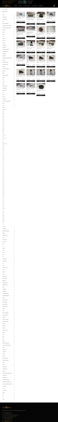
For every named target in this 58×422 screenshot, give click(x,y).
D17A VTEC (4, 135)
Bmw (3, 34)
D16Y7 (3, 132)
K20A (3, 176)
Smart (3, 347)
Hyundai (3, 226)
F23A (3, 155)
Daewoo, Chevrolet (5, 68)
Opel (3, 310)
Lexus (3, 265)
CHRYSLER (4, 55)
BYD (3, 36)
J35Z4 (3, 175)
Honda (3, 107)
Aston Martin (4, 19)
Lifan (3, 269)
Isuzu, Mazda (4, 239)
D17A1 (3, 136)
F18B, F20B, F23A (4, 143)
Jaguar (3, 248)
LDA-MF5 (3, 208)
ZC (2, 224)
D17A (3, 133)
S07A (3, 222)
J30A (3, 168)
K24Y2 (3, 191)
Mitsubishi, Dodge (5, 293)
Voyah (3, 392)
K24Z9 (3, 195)
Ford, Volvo (4, 90)
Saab (3, 334)
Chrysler (4, 53)
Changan (3, 40)
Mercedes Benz (5, 282)
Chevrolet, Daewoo (5, 49)
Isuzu (3, 237)
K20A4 (3, 179)
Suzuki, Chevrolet (5, 360)
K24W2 (3, 189)
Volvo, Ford (4, 390)
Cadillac (4, 38)
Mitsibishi (4, 289)
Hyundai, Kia (4, 228)
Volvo (3, 388)
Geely (3, 94)
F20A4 (3, 146)
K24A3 (3, 185)
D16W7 (3, 129)
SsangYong (4, 351)
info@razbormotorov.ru (9, 413)
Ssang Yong (4, 349)
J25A (3, 166)
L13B (3, 199)
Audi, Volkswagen (5, 23)
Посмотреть (21, 22)
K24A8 (3, 188)
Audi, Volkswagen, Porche (6, 25)
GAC (3, 92)
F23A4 (3, 156)
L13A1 (3, 198)
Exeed (3, 77)
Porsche (3, 323)
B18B (3, 110)
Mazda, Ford (4, 276)
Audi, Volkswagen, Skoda (6, 27)
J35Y (3, 172)
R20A (3, 218)
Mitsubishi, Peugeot (5, 295)
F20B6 (3, 149)
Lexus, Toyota (4, 267)
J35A (3, 169)
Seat (3, 338)
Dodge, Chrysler (5, 75)
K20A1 (3, 178)
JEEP (3, 252)
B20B (3, 112)
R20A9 (3, 221)
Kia (3, 254)
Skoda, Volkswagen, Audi (6, 345)
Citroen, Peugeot (5, 62)
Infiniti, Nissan (4, 235)
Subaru (3, 353)
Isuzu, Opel (4, 241)
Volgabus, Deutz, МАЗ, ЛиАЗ (7, 373)
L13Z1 (3, 201)
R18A (3, 214)
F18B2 (3, 145)
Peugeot (3, 317)
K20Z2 (3, 182)
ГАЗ (3, 394)
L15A (3, 202)
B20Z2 (3, 113)
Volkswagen (4, 377)
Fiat (3, 79)
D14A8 (3, 119)
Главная (3, 9)
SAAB (3, 336)
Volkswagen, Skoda (5, 379)
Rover (3, 332)
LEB (3, 211)
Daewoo (3, 66)
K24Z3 (3, 192)
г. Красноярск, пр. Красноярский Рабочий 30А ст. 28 (10, 0)
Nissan (3, 297)
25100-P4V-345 (4, 109)
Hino (3, 105)
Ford (3, 81)
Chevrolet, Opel (5, 51)
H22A (3, 165)
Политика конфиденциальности (8, 418)
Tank (3, 362)
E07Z (3, 139)
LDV (3, 263)
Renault (3, 325)
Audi (3, 21)
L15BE (3, 205)
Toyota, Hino (4, 366)
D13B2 (3, 116)
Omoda (3, 308)
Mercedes (4, 280)
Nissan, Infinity (5, 304)
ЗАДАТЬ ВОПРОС (6, 421)
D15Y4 (3, 123)
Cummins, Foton (5, 64)
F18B (3, 142)
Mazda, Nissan (4, 278)
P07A (3, 212)
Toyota (3, 364)
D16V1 (3, 126)
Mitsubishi (4, 291)
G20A (3, 162)
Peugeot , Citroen (5, 319)
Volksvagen (4, 375)
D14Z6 (3, 120)
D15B (3, 122)
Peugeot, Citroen (5, 321)
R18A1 (3, 215)
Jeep (3, 250)
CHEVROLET (4, 47)
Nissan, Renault (5, 306)
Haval (3, 103)
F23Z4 (3, 159)
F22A (3, 152)
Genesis (3, 96)
